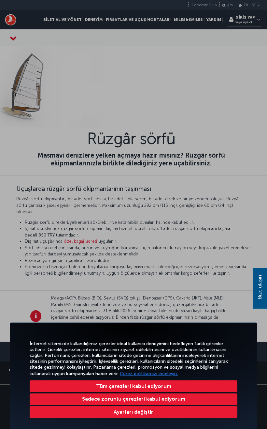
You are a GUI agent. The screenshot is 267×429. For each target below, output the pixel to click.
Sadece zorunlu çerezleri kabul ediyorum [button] (133, 399)
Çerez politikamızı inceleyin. (149, 373)
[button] (133, 412)
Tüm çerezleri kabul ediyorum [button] (133, 386)
